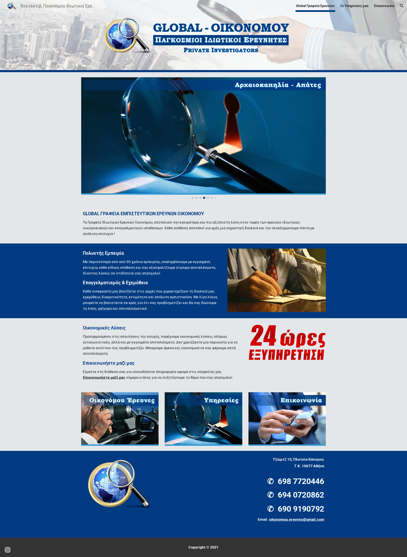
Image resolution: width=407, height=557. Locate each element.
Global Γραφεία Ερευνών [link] (315, 6)
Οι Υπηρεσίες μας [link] (354, 6)
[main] (203, 223)
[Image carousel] (203, 138)
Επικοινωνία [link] (384, 6)
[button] (402, 6)
